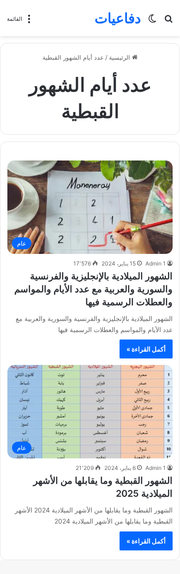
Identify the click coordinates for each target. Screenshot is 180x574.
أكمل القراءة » (146, 349)
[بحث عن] (168, 21)
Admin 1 (155, 263)
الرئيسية (120, 57)
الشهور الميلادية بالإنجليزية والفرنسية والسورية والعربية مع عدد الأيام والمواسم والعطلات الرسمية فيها (93, 289)
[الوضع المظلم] (152, 21)
